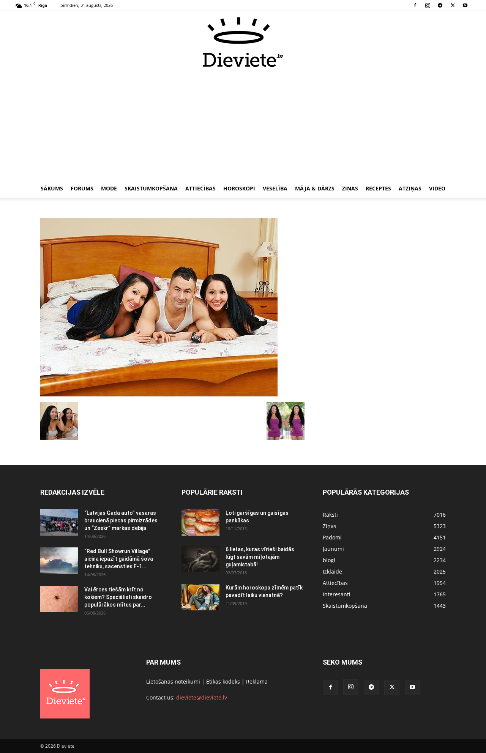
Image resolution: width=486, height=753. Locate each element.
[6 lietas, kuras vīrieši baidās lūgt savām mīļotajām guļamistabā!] (200, 558)
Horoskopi (239, 188)
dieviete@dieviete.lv (201, 697)
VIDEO (437, 188)
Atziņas (410, 188)
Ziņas (350, 188)
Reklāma (257, 681)
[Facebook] (415, 5)
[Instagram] (427, 5)
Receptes (378, 188)
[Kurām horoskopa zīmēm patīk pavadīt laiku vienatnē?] (200, 597)
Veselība (275, 188)
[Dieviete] (243, 42)
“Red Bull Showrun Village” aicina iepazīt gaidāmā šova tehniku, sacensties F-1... (118, 558)
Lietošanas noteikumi (173, 681)
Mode (109, 188)
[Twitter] (452, 5)
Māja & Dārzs (315, 188)
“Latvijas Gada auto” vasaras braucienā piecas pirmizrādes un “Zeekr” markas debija (121, 520)
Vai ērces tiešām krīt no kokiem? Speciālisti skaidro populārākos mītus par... (118, 597)
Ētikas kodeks (223, 681)
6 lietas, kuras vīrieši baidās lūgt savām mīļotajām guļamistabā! (260, 557)
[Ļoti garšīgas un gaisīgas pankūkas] (200, 522)
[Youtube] (465, 5)
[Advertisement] (243, 124)
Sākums (52, 188)
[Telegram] (440, 5)
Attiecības (200, 188)
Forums (82, 188)
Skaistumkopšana (151, 188)
